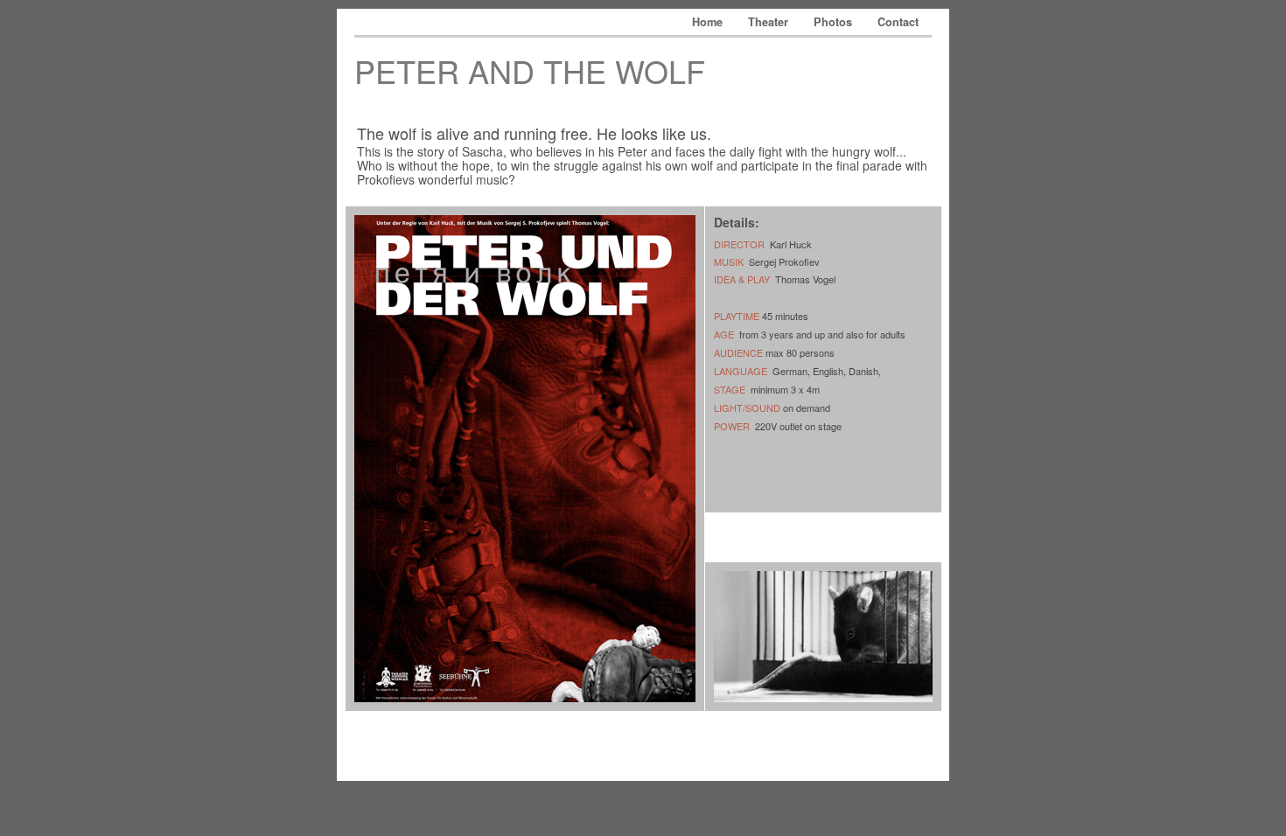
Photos (835, 22)
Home (709, 22)
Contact (898, 22)
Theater (770, 22)
